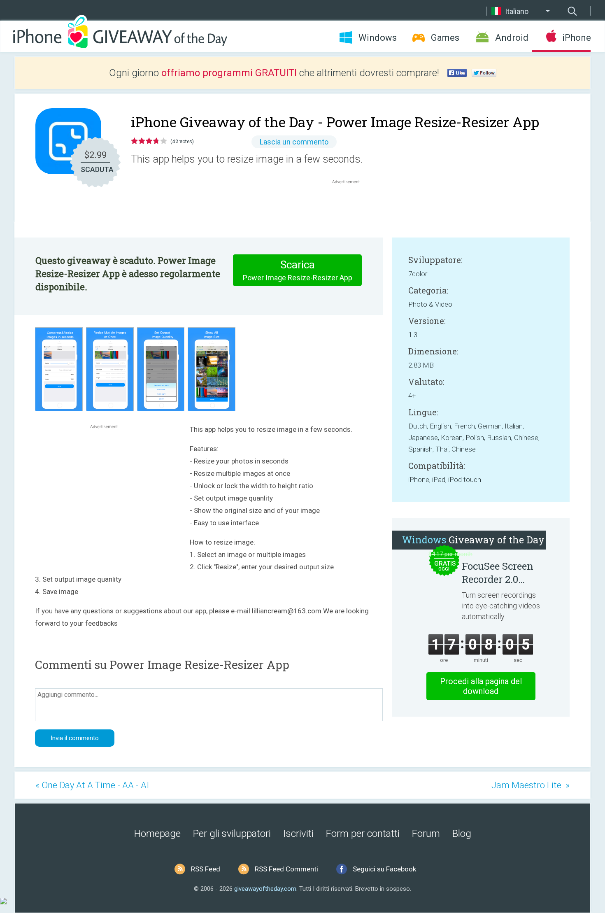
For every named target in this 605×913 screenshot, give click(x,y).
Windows (377, 38)
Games (445, 38)
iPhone (576, 38)
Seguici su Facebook (384, 869)
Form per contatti (363, 833)
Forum (426, 833)
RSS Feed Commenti (286, 869)
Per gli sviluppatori (232, 833)
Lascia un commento (294, 141)
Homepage (157, 833)
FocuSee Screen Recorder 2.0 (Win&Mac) (497, 572)
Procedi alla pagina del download (481, 686)
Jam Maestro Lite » (530, 785)
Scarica (297, 270)
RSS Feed (205, 869)
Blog (461, 833)
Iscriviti (298, 833)
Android (511, 38)
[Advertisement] (350, 205)
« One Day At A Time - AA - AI (92, 785)
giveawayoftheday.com (265, 888)
